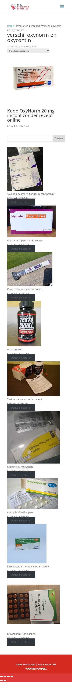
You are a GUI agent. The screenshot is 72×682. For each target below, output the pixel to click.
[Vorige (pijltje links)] (1, 680)
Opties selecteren (21, 202)
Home (10, 25)
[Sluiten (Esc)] (11, 676)
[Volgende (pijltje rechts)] (4, 680)
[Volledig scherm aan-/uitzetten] (4, 676)
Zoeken (59, 138)
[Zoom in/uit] (1, 676)
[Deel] (8, 676)
